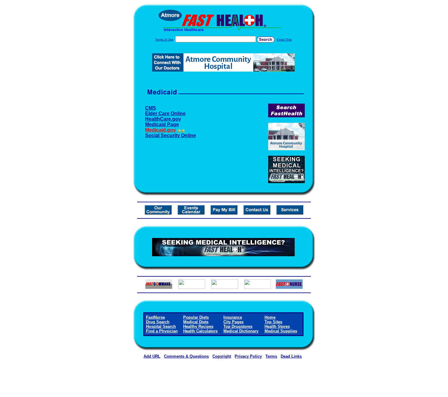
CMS (150, 108)
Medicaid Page (162, 124)
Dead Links (291, 356)
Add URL (152, 356)
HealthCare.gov (163, 119)
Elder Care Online (165, 113)
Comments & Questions (186, 356)
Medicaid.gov (160, 130)
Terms (271, 356)
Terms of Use (164, 39)
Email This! (284, 39)
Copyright (221, 356)
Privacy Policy (248, 356)
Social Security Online (170, 135)
